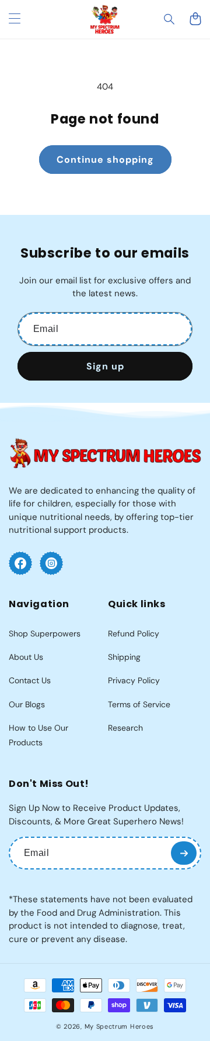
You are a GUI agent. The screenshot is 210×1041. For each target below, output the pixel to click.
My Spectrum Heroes (120, 1026)
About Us (26, 657)
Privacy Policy (134, 680)
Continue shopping (105, 159)
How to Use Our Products (38, 735)
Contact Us (30, 680)
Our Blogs (27, 704)
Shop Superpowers (44, 633)
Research (125, 727)
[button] (170, 19)
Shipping (124, 657)
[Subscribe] (184, 853)
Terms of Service (139, 704)
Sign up (105, 366)
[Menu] (14, 19)
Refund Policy (133, 633)
